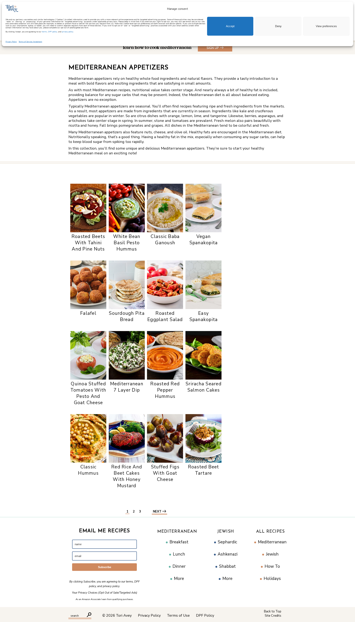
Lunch (179, 554)
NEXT (157, 511)
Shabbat (227, 566)
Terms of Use (178, 615)
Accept (230, 26)
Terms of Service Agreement (30, 41)
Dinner (179, 566)
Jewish (225, 532)
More (179, 578)
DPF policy (52, 31)
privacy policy (67, 31)
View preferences (326, 26)
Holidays (272, 578)
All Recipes (270, 532)
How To (272, 566)
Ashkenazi (227, 554)
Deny (278, 26)
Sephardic (227, 542)
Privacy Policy (11, 41)
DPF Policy (205, 615)
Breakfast (179, 542)
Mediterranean (177, 532)
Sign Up (213, 48)
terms (44, 31)
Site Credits (273, 616)
